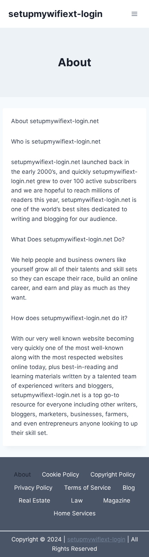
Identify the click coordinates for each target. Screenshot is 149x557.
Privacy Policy (33, 487)
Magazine (116, 500)
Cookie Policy (60, 474)
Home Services (75, 513)
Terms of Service (87, 487)
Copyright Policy (112, 474)
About (22, 474)
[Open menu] (134, 13)
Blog (129, 487)
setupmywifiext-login (96, 539)
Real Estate (34, 500)
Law (77, 500)
